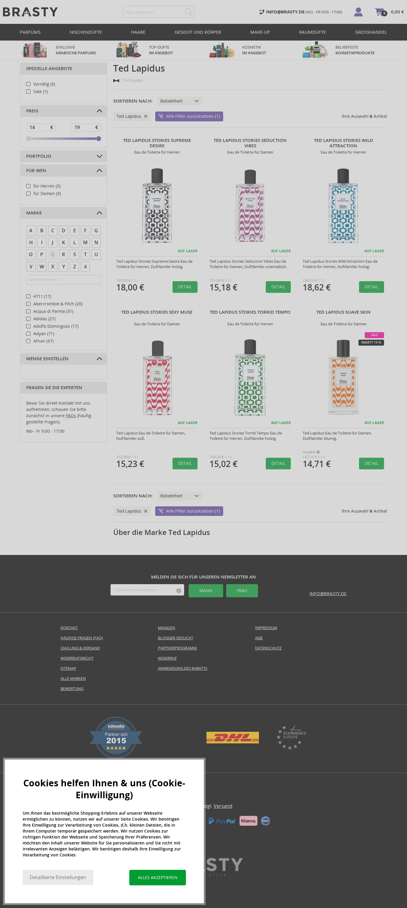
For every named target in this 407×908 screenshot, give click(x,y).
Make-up (260, 32)
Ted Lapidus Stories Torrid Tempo (250, 312)
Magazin (166, 627)
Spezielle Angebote (49, 69)
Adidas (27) (44, 318)
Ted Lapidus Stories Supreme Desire (157, 143)
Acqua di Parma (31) (53, 311)
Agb (258, 638)
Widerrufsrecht (77, 658)
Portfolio (38, 156)
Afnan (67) (43, 341)
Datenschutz (268, 648)
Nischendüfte (86, 32)
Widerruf (167, 658)
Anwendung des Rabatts (182, 668)
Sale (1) (40, 91)
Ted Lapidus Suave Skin (343, 312)
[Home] (116, 80)
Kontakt (69, 627)
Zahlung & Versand (80, 648)
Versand (223, 806)
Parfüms (30, 32)
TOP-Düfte (161, 50)
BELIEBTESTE (355, 50)
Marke (34, 213)
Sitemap (68, 668)
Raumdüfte (312, 32)
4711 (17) (42, 296)
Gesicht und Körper (198, 32)
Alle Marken (73, 678)
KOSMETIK (254, 50)
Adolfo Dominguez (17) (55, 326)
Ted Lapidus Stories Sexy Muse (156, 312)
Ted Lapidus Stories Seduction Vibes (250, 143)
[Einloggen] (358, 11)
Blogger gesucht (175, 638)
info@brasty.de (328, 593)
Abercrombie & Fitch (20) (58, 304)
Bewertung (71, 688)
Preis (32, 111)
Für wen (36, 171)
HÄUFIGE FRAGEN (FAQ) (81, 638)
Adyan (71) (43, 333)
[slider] (28, 138)
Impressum (266, 627)
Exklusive (76, 50)
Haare (138, 32)
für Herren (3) (46, 186)
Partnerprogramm (177, 648)
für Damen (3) (47, 193)
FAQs (71, 415)
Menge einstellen (47, 359)
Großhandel (371, 32)
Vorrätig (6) (44, 84)
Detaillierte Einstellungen (58, 877)
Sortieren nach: (133, 101)
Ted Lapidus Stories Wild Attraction (343, 143)
